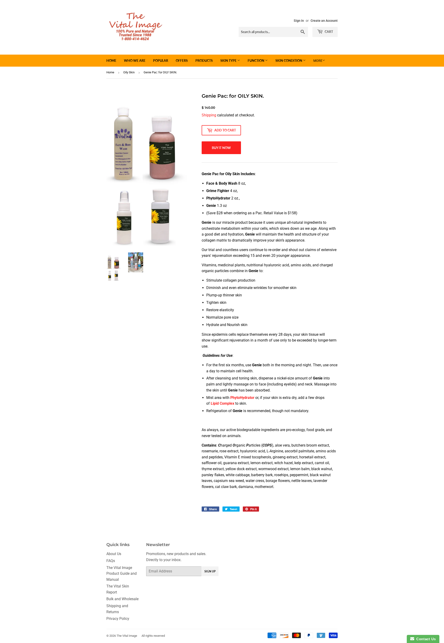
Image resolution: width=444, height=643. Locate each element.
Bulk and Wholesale (122, 599)
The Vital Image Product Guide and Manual (121, 573)
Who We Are (134, 60)
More (317, 60)
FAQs (110, 561)
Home (111, 60)
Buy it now (221, 148)
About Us (113, 554)
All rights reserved (153, 635)
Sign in (299, 20)
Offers (182, 60)
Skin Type (228, 60)
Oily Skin (129, 72)
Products (204, 60)
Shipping (209, 115)
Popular (160, 60)
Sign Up (210, 571)
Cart (328, 32)
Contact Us (425, 639)
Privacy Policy (117, 618)
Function (256, 60)
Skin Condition (289, 60)
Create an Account (324, 20)
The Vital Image (127, 635)
